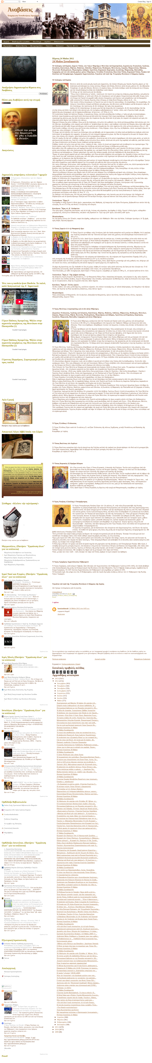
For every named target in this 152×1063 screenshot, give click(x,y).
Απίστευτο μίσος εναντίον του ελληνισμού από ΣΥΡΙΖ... (77, 985)
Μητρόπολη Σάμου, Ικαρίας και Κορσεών (18, 558)
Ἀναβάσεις (20, 9)
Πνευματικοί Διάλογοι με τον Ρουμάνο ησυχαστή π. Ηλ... (77, 708)
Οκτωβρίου (61, 688)
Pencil (54, 597)
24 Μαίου (60, 595)
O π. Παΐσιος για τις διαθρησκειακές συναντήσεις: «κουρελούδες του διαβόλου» (27, 257)
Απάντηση (61, 614)
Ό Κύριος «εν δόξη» (64, 988)
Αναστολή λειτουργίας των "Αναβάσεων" (24, 216)
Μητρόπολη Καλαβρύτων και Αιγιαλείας (17, 552)
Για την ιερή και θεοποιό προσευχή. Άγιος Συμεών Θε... (76, 725)
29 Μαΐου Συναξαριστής (65, 777)
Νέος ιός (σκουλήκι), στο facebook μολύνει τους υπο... (76, 975)
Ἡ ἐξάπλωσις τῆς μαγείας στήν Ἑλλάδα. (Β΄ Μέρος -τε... (77, 801)
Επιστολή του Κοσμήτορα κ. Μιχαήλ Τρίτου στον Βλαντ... (77, 912)
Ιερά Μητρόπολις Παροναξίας (14, 564)
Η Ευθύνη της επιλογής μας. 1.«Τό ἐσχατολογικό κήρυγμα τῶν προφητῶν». (26, 198)
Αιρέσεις (47, 41)
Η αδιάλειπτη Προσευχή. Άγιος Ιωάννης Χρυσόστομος (76, 735)
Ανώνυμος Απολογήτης (11, 976)
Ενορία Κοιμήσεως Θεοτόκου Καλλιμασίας (18, 607)
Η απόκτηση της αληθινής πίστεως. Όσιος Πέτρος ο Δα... (77, 767)
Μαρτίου (60, 1020)
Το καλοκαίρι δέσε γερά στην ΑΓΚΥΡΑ (17, 887)
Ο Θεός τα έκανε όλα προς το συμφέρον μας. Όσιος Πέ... (77, 946)
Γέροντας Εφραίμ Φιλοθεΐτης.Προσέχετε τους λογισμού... (77, 779)
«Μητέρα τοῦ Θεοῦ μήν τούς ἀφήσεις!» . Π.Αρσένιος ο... (77, 813)
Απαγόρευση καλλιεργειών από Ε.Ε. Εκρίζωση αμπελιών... (78, 929)
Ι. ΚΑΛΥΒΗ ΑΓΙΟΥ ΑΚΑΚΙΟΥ (14, 1037)
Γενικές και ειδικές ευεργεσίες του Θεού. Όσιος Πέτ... (76, 980)
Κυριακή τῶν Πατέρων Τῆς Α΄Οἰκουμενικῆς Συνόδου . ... (77, 836)
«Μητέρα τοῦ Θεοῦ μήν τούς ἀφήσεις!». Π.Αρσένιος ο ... (77, 860)
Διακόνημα (7, 1023)
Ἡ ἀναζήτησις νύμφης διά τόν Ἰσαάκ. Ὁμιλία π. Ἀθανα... (77, 998)
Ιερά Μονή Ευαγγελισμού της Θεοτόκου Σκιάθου (20, 694)
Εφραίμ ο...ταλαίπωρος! (65, 782)
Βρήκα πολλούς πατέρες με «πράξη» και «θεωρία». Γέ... (77, 772)
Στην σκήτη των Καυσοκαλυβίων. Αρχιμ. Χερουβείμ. (76, 870)
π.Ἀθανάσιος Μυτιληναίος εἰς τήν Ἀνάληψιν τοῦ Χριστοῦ (77, 917)
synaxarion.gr (57, 592)
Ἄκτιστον (7, 898)
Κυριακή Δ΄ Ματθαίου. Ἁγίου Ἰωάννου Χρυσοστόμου (28, 207)
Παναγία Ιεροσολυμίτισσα (13, 972)
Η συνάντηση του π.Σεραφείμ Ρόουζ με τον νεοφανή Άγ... (77, 737)
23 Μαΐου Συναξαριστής (65, 951)
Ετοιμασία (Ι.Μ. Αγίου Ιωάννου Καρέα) (17, 810)
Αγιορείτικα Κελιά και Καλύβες (14, 1036)
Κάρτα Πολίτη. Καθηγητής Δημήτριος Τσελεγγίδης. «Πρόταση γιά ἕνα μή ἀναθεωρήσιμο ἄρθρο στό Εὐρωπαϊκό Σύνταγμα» (27, 267)
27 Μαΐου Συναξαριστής (65, 833)
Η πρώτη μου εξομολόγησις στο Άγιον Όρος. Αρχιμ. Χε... (77, 759)
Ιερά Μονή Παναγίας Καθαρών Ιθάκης (17, 677)
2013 (57, 678)
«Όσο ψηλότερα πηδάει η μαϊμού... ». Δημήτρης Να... (76, 769)
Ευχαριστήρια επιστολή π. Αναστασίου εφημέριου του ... (77, 971)
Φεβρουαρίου (62, 1022)
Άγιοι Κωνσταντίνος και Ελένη (68, 1010)
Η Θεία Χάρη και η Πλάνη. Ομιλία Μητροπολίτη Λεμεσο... (78, 995)
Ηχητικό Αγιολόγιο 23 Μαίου (67, 948)
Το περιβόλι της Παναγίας (12, 823)
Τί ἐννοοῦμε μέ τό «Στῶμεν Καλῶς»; (70, 789)
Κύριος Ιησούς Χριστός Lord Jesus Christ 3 (18, 716)
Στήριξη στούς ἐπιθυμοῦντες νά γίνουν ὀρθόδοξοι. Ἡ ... (76, 705)
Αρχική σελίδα (100, 659)
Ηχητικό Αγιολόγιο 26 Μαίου (67, 865)
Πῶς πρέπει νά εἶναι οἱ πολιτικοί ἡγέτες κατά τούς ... (75, 1000)
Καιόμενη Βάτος (9, 747)
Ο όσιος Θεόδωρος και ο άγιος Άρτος (70, 755)
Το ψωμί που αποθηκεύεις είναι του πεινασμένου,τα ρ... (76, 732)
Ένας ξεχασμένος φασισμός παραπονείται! (72, 963)
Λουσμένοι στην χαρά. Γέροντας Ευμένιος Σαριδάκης (76, 863)
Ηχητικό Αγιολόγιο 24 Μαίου (67, 921)
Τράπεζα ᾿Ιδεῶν (9, 919)
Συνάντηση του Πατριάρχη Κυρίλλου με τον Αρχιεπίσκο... (77, 882)
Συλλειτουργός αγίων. (64, 941)
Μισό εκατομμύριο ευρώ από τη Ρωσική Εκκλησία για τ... (77, 855)
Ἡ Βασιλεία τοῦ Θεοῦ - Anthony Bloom (17, 679)
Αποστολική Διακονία (11, 828)
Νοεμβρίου (61, 686)
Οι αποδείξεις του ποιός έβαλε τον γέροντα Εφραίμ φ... (76, 816)
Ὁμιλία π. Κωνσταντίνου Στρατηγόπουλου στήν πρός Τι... (77, 845)
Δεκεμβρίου (61, 683)
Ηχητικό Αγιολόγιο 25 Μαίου (67, 887)
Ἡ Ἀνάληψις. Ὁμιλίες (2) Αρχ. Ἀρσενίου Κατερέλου (75, 914)
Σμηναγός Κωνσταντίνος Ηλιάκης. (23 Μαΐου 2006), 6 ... (77, 934)
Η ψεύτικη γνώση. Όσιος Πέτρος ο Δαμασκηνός (74, 786)
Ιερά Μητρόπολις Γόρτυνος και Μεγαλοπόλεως (20, 555)
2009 (57, 1032)
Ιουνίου (60, 698)
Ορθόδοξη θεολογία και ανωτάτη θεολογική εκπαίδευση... (77, 858)
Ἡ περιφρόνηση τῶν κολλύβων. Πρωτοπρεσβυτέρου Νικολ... (79, 757)
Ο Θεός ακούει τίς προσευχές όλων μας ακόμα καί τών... (77, 828)
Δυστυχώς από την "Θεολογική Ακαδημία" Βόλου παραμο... (78, 983)
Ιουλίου (60, 696)
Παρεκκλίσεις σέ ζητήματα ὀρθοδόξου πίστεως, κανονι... (77, 791)
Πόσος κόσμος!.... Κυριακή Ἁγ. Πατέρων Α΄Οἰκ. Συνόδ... (77, 840)
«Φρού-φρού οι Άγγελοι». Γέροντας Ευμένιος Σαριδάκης (77, 811)
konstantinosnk (63, 608)
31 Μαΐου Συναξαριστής (65, 730)
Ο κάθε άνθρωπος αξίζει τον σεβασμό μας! (18, 596)
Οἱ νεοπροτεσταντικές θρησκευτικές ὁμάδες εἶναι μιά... (76, 804)
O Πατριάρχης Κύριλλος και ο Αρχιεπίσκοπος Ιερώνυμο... (77, 877)
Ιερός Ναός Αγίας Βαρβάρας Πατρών (16, 580)
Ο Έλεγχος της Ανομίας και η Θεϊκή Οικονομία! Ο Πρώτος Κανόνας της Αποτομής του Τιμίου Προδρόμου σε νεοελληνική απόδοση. (23, 873)
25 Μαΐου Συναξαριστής (65, 890)
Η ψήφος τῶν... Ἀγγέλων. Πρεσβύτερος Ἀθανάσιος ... (76, 907)
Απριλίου (60, 1017)
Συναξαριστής (73, 595)
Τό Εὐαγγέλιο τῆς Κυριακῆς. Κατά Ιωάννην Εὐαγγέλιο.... (77, 850)
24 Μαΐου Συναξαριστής (65, 61)
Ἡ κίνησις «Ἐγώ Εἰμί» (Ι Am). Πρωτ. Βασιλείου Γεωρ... (77, 715)
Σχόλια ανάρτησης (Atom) (71, 664)
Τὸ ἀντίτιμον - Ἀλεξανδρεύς (22, 582)
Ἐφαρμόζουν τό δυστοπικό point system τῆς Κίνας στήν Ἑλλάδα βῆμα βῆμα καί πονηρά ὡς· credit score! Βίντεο (28, 751)
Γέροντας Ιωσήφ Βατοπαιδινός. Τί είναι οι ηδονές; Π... (76, 993)
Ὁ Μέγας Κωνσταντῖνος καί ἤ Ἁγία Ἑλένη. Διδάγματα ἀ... (77, 966)
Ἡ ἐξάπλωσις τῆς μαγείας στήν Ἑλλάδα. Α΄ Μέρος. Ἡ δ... (77, 953)
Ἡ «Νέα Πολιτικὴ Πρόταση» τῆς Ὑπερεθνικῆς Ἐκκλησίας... (78, 909)
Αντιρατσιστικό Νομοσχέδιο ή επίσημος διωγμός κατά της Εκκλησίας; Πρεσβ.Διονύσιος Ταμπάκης (28, 248)
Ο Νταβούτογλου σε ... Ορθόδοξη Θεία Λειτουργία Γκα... (77, 939)
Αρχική (6, 41)
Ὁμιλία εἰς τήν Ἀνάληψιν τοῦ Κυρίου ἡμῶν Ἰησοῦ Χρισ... (77, 919)
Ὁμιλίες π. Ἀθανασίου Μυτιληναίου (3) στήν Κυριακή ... (77, 821)
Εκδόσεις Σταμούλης (11, 819)
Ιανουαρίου (61, 1025)
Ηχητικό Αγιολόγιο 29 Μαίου (67, 774)
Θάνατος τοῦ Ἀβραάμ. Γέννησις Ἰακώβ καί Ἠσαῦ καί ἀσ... (77, 809)
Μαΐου (59, 701)
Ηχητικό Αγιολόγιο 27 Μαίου (67, 831)
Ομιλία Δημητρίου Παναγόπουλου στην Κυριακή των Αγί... (78, 823)
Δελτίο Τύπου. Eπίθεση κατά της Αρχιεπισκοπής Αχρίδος (77, 897)
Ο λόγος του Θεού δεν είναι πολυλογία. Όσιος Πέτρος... (77, 872)
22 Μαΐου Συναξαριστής (65, 990)
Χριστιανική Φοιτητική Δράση (14, 886)
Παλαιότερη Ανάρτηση (142, 659)
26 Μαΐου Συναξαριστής (65, 867)
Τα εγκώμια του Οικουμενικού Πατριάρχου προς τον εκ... (77, 818)
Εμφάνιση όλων (44, 568)
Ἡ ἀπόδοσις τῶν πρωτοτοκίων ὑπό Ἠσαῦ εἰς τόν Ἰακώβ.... (77, 713)
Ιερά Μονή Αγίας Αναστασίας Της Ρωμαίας (18, 690)
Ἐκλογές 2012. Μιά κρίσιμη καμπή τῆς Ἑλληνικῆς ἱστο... (77, 764)
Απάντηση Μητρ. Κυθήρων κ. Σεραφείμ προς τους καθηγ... (78, 936)
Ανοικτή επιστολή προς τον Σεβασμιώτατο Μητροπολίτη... (77, 961)
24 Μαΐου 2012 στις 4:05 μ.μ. (79, 608)
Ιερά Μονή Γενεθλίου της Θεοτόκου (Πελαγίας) (20, 699)
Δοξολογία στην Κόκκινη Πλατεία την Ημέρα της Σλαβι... (77, 880)
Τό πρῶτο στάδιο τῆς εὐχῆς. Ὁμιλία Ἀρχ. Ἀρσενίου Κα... (77, 718)
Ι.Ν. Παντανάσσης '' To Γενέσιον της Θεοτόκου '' (20, 595)
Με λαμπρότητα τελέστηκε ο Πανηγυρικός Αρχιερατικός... (77, 1012)
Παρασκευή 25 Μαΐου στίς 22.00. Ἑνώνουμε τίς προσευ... (77, 968)
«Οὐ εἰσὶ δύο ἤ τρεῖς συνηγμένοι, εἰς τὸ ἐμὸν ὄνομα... (76, 926)
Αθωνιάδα (7, 1048)
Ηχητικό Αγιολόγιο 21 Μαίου (67, 1015)
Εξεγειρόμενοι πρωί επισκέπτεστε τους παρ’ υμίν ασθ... (76, 723)
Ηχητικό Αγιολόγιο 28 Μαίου (67, 796)
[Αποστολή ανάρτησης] (73, 594)
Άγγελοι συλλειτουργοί (65, 848)
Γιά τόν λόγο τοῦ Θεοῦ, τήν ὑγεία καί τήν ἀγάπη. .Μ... (76, 740)
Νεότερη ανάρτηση (59, 659)
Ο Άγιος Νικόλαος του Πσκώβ (14, 1025)
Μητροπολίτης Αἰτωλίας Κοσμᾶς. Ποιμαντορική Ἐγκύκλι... (78, 720)
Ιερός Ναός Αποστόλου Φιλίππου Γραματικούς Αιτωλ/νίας (23, 636)
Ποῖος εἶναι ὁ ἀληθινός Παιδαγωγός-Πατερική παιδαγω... (77, 843)
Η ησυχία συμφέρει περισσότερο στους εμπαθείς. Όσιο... (77, 1005)
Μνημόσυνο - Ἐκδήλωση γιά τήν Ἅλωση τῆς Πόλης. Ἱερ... (78, 853)
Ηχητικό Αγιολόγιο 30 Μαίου (67, 750)
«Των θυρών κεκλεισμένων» (67, 1007)
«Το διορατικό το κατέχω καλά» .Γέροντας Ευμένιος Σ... (77, 784)
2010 (57, 1029)
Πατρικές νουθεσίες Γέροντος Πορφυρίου (71, 742)
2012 (57, 681)
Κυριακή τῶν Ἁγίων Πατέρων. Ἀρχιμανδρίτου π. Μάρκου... (78, 838)
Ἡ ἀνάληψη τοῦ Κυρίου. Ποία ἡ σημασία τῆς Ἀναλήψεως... (78, 902)
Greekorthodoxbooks (11, 814)
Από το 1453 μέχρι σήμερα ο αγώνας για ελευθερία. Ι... (76, 762)
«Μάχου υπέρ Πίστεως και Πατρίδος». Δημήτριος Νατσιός (77, 944)
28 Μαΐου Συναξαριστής (65, 799)
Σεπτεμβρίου (62, 691)
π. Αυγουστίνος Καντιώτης (13, 849)
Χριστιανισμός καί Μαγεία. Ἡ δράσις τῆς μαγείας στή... (76, 703)
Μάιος (66, 595)
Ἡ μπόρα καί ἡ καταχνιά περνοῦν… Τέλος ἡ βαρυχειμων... (77, 899)
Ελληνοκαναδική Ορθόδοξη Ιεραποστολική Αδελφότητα (23, 766)
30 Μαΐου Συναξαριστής (65, 752)
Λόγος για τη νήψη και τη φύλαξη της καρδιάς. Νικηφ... (76, 747)
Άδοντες (6, 780)
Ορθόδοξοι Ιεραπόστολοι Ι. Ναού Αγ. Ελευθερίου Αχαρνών (23, 624)
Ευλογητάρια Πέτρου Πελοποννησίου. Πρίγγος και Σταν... (77, 794)
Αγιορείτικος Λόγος (10, 991)
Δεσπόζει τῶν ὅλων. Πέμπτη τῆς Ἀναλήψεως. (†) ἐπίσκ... (77, 931)
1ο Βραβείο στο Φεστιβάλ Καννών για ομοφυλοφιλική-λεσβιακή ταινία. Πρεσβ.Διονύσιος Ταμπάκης (28, 238)
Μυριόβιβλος (8, 833)
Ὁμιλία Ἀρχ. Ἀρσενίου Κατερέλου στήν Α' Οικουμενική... (77, 826)
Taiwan (6, 958)
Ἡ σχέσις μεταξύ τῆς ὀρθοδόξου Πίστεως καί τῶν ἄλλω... (77, 956)
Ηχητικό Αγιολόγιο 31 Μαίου (67, 728)
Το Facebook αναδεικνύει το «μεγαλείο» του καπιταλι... (76, 978)
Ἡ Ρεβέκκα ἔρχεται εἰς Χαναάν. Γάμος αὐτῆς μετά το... (76, 892)
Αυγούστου (61, 693)
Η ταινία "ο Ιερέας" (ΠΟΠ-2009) (68, 973)
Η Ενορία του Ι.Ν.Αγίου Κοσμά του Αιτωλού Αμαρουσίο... (78, 904)
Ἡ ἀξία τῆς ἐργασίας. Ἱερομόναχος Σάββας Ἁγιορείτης (76, 710)
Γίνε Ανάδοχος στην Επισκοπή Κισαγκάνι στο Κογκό (21, 625)
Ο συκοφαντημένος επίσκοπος (67, 875)
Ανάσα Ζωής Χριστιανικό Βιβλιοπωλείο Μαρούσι (20, 805)
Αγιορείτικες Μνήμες (11, 1005)
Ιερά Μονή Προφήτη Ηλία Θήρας (15, 663)
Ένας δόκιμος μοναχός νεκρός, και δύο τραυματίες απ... (76, 894)
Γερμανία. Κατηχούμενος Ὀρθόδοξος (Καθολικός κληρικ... (78, 745)
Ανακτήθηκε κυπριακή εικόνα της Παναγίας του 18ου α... (77, 885)
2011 (57, 1027)
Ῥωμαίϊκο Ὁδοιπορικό (11, 731)
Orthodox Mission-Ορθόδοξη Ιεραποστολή (18, 944)
